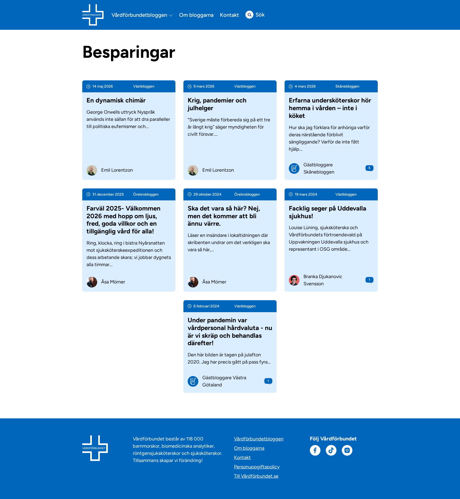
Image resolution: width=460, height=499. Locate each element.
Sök (260, 14)
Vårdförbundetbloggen (140, 15)
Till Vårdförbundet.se (256, 476)
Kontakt (229, 15)
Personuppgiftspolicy (257, 467)
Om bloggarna (196, 15)
